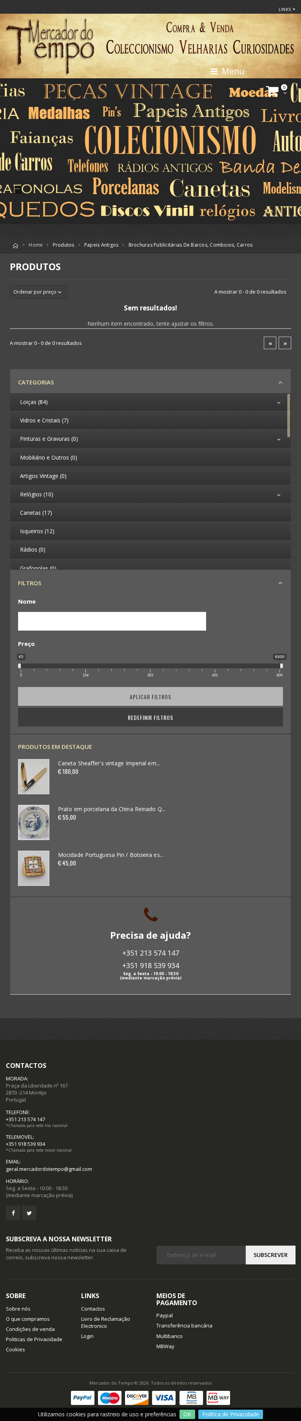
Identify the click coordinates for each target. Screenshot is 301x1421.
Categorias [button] (36, 382)
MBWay (165, 1346)
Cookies (15, 1349)
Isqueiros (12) (37, 531)
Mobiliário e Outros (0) (48, 457)
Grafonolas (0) (38, 568)
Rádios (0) (32, 549)
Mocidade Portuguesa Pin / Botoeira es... (110, 854)
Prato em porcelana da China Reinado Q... (111, 809)
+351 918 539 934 (150, 965)
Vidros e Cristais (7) (44, 420)
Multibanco (169, 1336)
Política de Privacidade (230, 1414)
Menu (231, 71)
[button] (277, 91)
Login (87, 1336)
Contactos (93, 1308)
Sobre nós (18, 1308)
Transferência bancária (184, 1325)
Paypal (164, 1315)
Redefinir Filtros (150, 717)
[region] (150, 481)
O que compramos (28, 1318)
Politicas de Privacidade (34, 1339)
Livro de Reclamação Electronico (105, 1322)
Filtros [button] (29, 583)
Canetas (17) (36, 512)
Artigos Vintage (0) (43, 476)
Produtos (63, 245)
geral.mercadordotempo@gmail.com (49, 1168)
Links (285, 9)
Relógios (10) (36, 494)
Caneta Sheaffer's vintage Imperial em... (109, 763)
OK (187, 1414)
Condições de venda (30, 1329)
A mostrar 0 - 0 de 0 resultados (250, 291)
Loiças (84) (34, 402)
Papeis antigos (101, 245)
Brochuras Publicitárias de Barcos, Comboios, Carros (191, 245)
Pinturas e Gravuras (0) (49, 438)
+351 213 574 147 (150, 953)
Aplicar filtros (150, 696)
